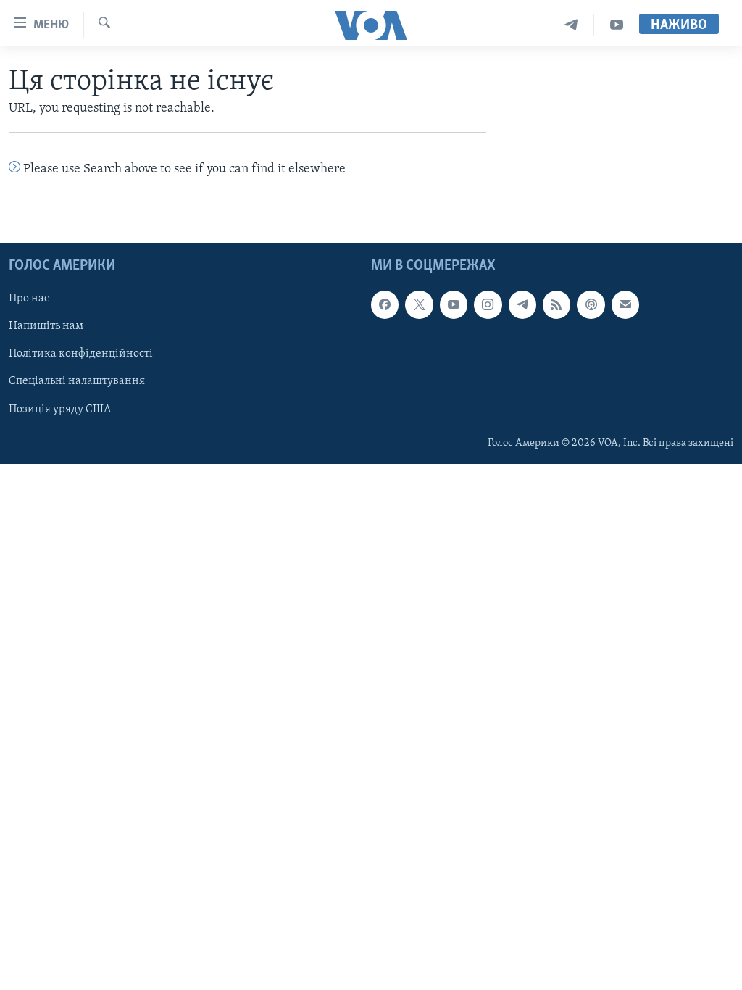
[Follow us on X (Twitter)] (419, 304)
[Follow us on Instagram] (487, 304)
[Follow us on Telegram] (522, 304)
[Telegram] (571, 25)
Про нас (29, 298)
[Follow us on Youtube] (453, 304)
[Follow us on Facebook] (385, 304)
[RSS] (556, 304)
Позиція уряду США (60, 409)
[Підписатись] (625, 304)
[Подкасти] (590, 304)
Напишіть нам (46, 326)
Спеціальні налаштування (77, 381)
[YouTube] (616, 25)
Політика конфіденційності (81, 353)
